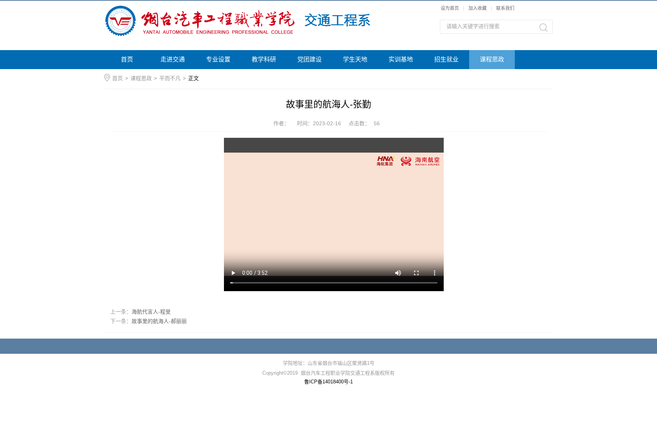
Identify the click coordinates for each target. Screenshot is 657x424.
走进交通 (172, 59)
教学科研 (264, 59)
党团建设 (309, 59)
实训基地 (401, 59)
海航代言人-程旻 (151, 312)
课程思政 (492, 59)
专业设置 (218, 59)
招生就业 (446, 59)
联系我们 (505, 8)
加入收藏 (477, 8)
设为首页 (450, 8)
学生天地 (355, 59)
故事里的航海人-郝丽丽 (159, 321)
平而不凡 (170, 78)
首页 (127, 59)
